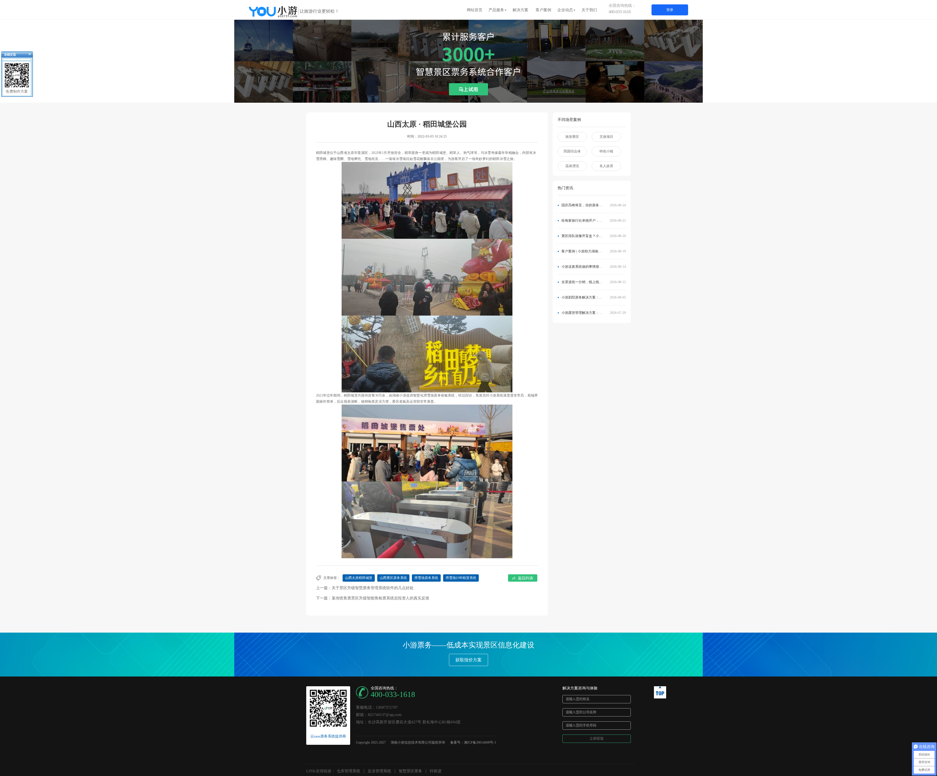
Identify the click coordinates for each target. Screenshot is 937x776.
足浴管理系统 (379, 771)
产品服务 (496, 10)
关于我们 (589, 10)
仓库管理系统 (348, 771)
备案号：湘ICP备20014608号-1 (473, 742)
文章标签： (331, 578)
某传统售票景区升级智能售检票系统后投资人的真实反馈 (380, 598)
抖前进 (435, 771)
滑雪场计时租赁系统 (461, 578)
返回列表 (525, 578)
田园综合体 (572, 151)
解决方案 (520, 10)
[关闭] (27, 55)
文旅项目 (606, 137)
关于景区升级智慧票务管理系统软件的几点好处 (373, 588)
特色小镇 (606, 151)
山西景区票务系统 (393, 578)
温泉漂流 (572, 166)
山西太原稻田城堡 (358, 578)
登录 (669, 10)
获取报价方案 (468, 659)
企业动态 (565, 10)
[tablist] (468, 95)
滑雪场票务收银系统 (439, 395)
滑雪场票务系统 (426, 578)
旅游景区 (572, 137)
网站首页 (474, 10)
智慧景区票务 (410, 771)
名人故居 (606, 166)
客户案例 (543, 10)
